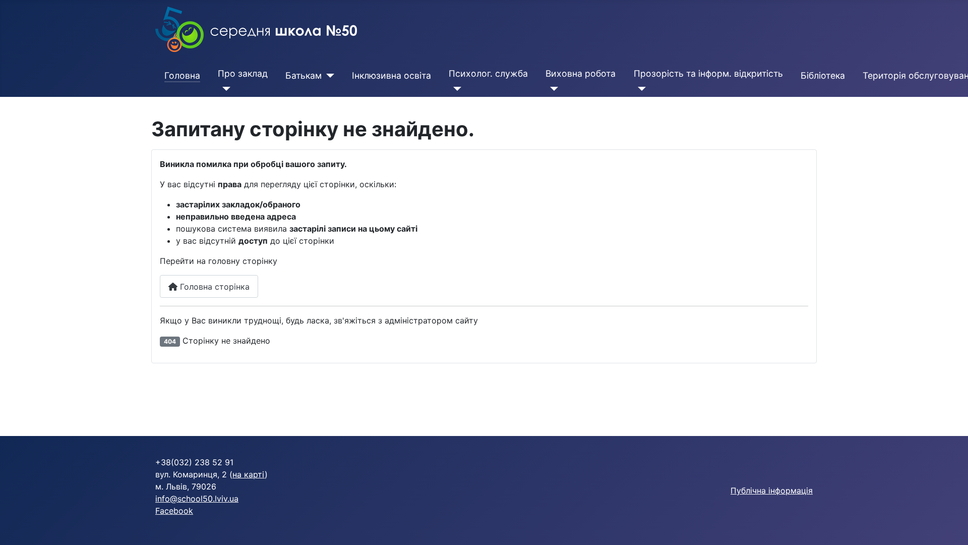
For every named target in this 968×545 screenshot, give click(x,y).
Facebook (174, 511)
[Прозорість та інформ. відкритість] (640, 88)
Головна (182, 75)
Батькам (303, 75)
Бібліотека (823, 75)
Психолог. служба (488, 73)
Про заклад (243, 73)
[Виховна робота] (552, 88)
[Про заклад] (224, 88)
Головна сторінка (213, 287)
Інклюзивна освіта (391, 75)
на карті (248, 474)
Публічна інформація (772, 490)
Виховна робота (581, 73)
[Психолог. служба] (455, 88)
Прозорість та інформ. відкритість (708, 73)
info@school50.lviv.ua (196, 499)
